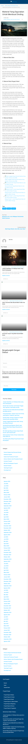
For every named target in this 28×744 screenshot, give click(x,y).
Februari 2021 (7, 628)
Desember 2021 (7, 605)
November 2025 (7, 501)
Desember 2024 (7, 525)
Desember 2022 (7, 579)
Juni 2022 (6, 592)
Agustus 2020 (7, 641)
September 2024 (7, 532)
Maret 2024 (6, 545)
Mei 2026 (6, 488)
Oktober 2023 (7, 557)
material (13, 208)
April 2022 (6, 597)
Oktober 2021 (7, 610)
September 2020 (7, 639)
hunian (8, 208)
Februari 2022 (7, 601)
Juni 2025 (6, 512)
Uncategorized (7, 470)
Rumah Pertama (7, 465)
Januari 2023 (7, 577)
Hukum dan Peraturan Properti (11, 456)
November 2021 (7, 608)
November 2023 (7, 554)
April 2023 (6, 570)
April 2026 (6, 490)
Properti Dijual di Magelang (9, 703)
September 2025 (7, 505)
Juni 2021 (6, 619)
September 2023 (7, 559)
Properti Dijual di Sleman (9, 705)
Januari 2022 (7, 603)
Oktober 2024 (7, 530)
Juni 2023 (6, 565)
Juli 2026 (6, 483)
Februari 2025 (7, 521)
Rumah (5, 683)
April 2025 (6, 517)
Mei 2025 (6, 514)
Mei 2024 (6, 541)
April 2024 (6, 543)
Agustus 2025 (7, 508)
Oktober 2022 (7, 583)
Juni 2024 (6, 539)
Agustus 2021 (7, 614)
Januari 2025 (7, 523)
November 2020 (7, 634)
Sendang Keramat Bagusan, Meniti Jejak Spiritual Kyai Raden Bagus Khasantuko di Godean (12, 427)
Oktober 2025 (7, 503)
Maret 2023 (6, 572)
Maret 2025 (6, 519)
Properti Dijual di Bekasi (9, 694)
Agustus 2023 (7, 561)
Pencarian (14, 389)
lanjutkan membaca (6, 275)
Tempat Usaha (7, 687)
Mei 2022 (6, 594)
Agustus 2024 (7, 534)
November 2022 (7, 581)
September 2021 (7, 612)
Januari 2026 (7, 497)
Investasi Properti (8, 461)
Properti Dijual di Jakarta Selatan (11, 701)
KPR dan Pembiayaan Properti (11, 463)
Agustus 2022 (7, 588)
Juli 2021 (6, 617)
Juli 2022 (6, 590)
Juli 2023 (6, 563)
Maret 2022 (6, 599)
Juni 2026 (6, 485)
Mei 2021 (6, 621)
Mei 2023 (6, 568)
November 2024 (7, 528)
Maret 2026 (6, 492)
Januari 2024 (7, 550)
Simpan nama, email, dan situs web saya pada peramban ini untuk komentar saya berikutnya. (13, 372)
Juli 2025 (6, 510)
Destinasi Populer (8, 454)
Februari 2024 (7, 548)
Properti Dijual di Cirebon (9, 697)
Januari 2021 (7, 630)
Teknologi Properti (8, 467)
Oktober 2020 (7, 636)
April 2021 (6, 623)
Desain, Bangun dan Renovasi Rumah (11, 5)
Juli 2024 (6, 537)
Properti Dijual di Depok (9, 699)
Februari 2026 (7, 494)
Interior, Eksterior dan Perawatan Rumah (13, 459)
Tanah (5, 685)
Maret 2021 (6, 625)
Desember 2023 (7, 552)
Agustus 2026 (7, 481)
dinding (4, 208)
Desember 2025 (7, 499)
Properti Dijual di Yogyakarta (10, 708)
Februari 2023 (7, 574)
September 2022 (7, 585)
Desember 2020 (7, 632)
